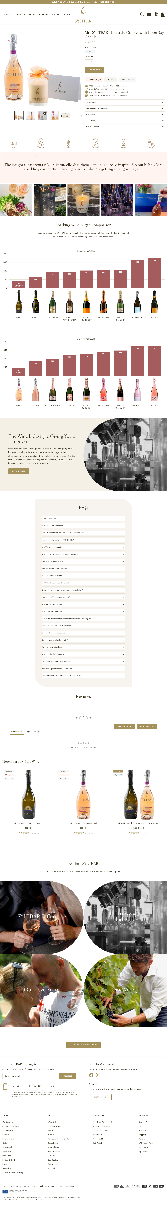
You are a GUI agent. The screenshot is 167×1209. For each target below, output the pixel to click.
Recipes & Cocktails (10, 1160)
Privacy (60, 1186)
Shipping (142, 1134)
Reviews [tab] (15, 731)
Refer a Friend (8, 1139)
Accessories (52, 1164)
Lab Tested (97, 1143)
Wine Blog (6, 1168)
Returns (142, 1139)
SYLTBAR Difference (10, 1126)
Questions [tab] (31, 731)
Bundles (51, 1134)
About (55, 14)
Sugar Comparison (100, 1130)
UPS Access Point (146, 1143)
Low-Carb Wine (28, 761)
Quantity (89, 57)
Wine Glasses (53, 1147)
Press (4, 1164)
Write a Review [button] (147, 726)
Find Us (67, 14)
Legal (53, 1186)
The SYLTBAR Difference (96, 108)
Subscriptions (144, 1147)
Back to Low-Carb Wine (85, 1045)
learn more (108, 236)
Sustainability (98, 1139)
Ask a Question (92, 126)
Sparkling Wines (54, 1126)
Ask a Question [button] (125, 726)
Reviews (44, 14)
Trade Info (6, 1151)
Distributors (6, 1155)
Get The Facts (18, 471)
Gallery (5, 1143)
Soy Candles (53, 1160)
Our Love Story (8, 1122)
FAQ (140, 1126)
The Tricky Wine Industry (103, 1122)
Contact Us (143, 1122)
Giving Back (7, 1147)
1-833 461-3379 (45, 1086)
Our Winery (91, 120)
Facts (32, 14)
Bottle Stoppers (54, 1151)
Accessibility (69, 1186)
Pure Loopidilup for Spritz (58, 1139)
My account (143, 1151)
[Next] (80, 116)
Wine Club (19, 14)
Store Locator (7, 1130)
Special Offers (53, 1143)
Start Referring (100, 1097)
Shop (7, 14)
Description (91, 102)
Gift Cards (52, 1155)
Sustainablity (91, 114)
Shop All (51, 1168)
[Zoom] (42, 69)
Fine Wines (52, 1130)
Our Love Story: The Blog (12, 1172)
